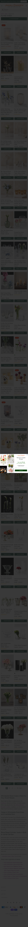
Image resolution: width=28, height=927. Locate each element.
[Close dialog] (27, 454)
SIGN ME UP (21, 470)
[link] (21, 455)
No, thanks (21, 472)
